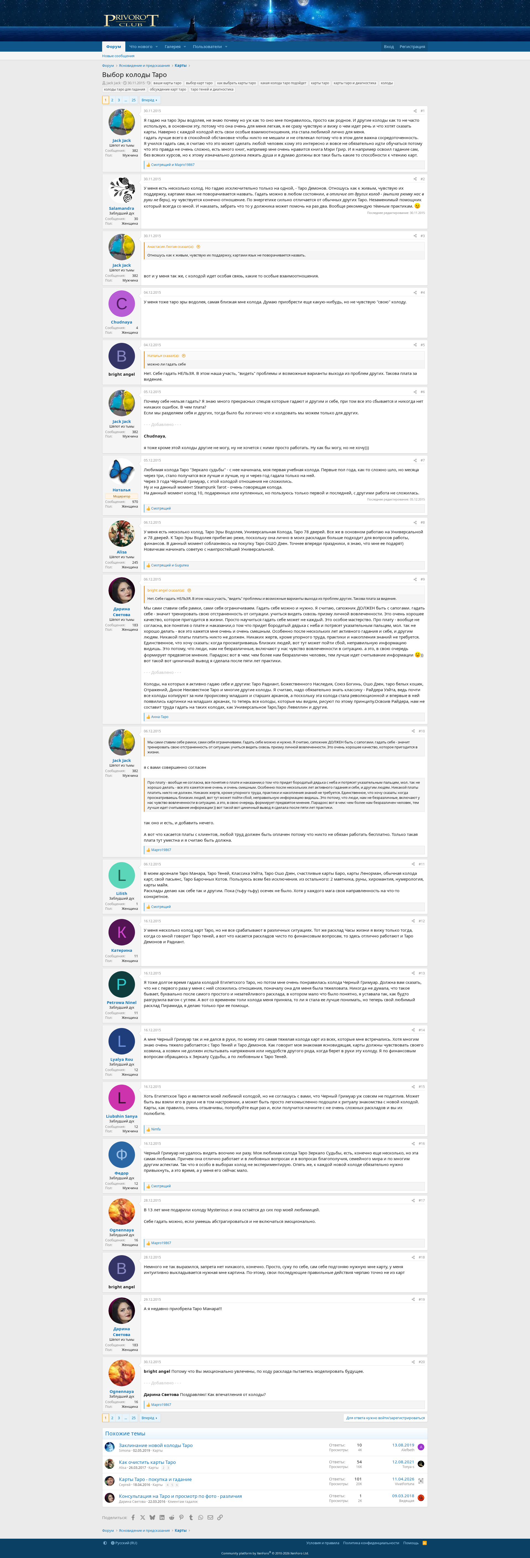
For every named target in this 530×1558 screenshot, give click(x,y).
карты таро (320, 83)
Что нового (140, 46)
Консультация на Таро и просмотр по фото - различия (180, 1496)
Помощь (411, 1542)
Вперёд (148, 99)
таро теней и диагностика (212, 89)
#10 (422, 731)
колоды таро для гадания (124, 89)
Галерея (173, 46)
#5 (423, 345)
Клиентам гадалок (183, 1501)
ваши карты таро (167, 83)
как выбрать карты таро (236, 83)
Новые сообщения (118, 55)
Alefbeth (407, 1450)
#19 (422, 1299)
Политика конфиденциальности (371, 1542)
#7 (423, 460)
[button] (157, 46)
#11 (422, 864)
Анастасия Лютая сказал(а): (171, 246)
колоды (387, 83)
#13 (422, 973)
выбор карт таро (199, 83)
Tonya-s (408, 1466)
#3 (423, 236)
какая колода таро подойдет (283, 83)
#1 (423, 110)
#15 (422, 1086)
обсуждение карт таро (168, 89)
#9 (423, 579)
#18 (422, 1257)
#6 (423, 392)
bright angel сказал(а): (166, 590)
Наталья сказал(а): (163, 355)
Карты (158, 1450)
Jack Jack (114, 82)
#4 (423, 292)
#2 (423, 179)
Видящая (406, 1500)
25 (134, 99)
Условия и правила (322, 1542)
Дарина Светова (132, 1501)
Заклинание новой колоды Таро (156, 1445)
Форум (113, 46)
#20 (422, 1362)
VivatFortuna (404, 1484)
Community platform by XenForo (265, 1553)
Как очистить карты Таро (147, 1462)
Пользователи (207, 46)
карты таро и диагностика (355, 83)
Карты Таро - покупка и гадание (155, 1479)
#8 (423, 522)
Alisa (122, 1467)
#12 (422, 921)
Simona (125, 1450)
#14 (422, 1030)
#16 (422, 1143)
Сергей (125, 1484)
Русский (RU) (126, 1542)
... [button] (125, 99)
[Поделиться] (415, 111)
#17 (422, 1200)
